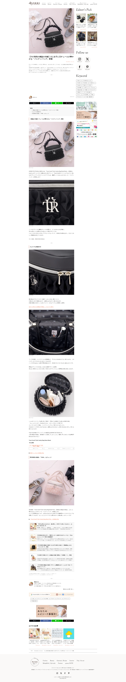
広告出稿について (70, 667)
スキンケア (93, 89)
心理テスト (93, 82)
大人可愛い (46, 598)
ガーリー (59, 598)
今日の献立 (88, 92)
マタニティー (80, 96)
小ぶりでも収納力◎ (36, 111)
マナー (79, 94)
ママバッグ (67, 598)
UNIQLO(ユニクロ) (87, 80)
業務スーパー (80, 92)
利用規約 (33, 669)
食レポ (79, 80)
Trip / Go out (80, 661)
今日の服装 (86, 94)
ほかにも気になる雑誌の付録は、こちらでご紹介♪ (41, 306)
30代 (86, 87)
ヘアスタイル (92, 87)
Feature (60, 663)
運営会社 (73, 669)
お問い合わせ (64, 667)
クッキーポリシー (55, 669)
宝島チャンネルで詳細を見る (37, 453)
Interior (72, 661)
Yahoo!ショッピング (66, 448)
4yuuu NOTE (69, 663)
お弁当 (79, 85)
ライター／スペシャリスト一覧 (65, 669)
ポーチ (53, 598)
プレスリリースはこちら (56, 667)
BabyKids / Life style (49, 663)
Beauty (52, 661)
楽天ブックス (35, 448)
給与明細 (79, 87)
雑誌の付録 (80, 89)
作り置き (85, 82)
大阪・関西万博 (89, 96)
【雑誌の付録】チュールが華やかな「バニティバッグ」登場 (45, 110)
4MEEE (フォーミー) (80, 669)
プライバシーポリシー (47, 669)
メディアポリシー (39, 669)
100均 (79, 82)
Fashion (45, 661)
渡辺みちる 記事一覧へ (68, 589)
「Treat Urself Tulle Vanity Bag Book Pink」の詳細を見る (44, 519)
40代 (90, 85)
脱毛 (92, 94)
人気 (33, 598)
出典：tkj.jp (72, 54)
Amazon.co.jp (51, 448)
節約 (85, 85)
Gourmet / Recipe (62, 661)
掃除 (86, 89)
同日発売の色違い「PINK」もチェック (40, 113)
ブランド (39, 598)
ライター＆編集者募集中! (89, 669)
